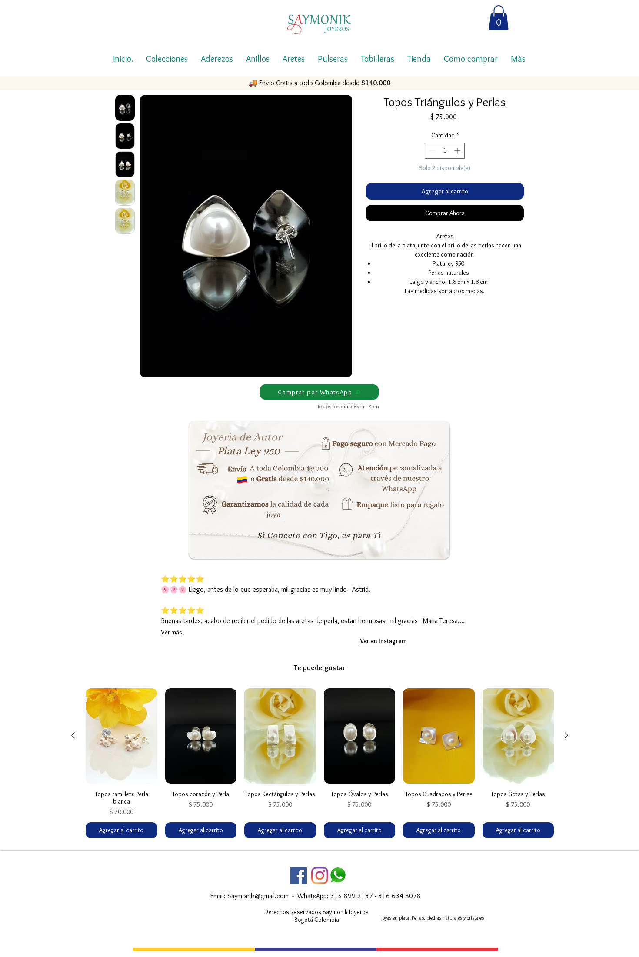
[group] (320, 763)
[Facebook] (298, 875)
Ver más (171, 632)
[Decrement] (431, 150)
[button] (498, 17)
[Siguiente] (566, 735)
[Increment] (458, 150)
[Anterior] (73, 735)
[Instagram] (319, 875)
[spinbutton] (445, 150)
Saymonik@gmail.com (258, 896)
